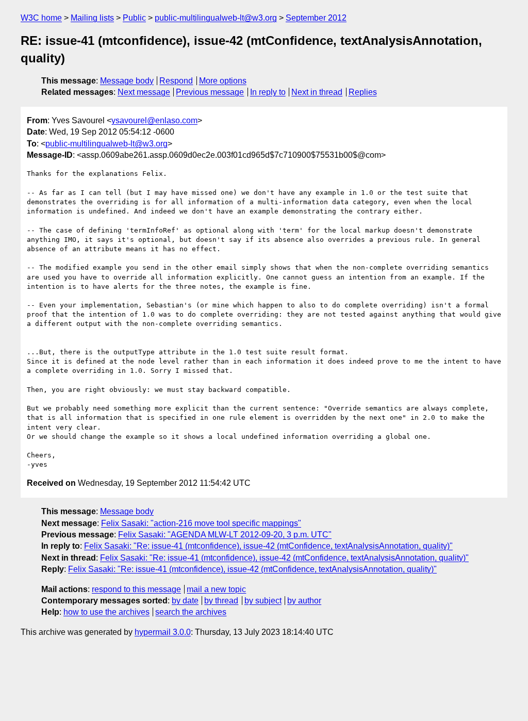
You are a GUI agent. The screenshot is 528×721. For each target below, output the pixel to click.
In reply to (268, 92)
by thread (221, 600)
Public (134, 17)
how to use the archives (106, 612)
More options (222, 80)
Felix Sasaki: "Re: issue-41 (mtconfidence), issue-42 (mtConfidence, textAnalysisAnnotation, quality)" (268, 546)
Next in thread (316, 92)
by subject (263, 600)
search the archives (190, 612)
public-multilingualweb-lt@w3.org (216, 17)
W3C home (41, 17)
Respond (176, 80)
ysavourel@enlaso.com (154, 120)
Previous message (210, 92)
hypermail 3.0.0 (163, 632)
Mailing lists (92, 17)
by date (185, 600)
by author (304, 600)
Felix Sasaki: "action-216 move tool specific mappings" (201, 523)
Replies (363, 92)
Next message (144, 92)
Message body (127, 80)
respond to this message (136, 589)
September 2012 (316, 17)
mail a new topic (216, 589)
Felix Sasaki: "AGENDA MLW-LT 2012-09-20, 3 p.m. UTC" (225, 534)
